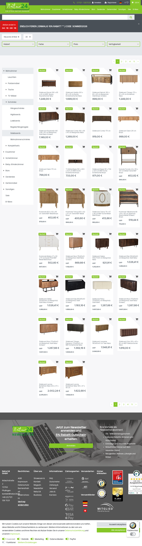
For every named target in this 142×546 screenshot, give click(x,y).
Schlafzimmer (67, 9)
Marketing (39, 539)
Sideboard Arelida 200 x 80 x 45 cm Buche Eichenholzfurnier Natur (74, 94)
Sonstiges (122, 9)
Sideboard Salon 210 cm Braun (127, 131)
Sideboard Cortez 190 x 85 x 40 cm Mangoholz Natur (75, 131)
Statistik (25, 539)
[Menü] (137, 522)
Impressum (15, 534)
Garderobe (101, 9)
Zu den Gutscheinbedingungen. (71, 451)
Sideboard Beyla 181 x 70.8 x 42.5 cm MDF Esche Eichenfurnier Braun (101, 170)
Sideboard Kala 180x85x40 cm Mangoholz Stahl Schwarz (75, 300)
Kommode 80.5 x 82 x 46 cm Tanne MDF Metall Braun (48, 212)
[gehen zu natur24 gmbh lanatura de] (117, 477)
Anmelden (71, 446)
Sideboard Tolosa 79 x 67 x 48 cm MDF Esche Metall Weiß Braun (101, 213)
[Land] (120, 2)
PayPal (73, 539)
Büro (93, 9)
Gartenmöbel (111, 9)
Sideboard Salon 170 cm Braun (47, 170)
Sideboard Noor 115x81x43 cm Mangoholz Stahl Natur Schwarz (75, 258)
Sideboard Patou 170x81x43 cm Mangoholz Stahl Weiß (101, 300)
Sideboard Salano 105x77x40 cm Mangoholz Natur (101, 258)
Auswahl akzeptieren (118, 524)
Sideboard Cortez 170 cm (101, 131)
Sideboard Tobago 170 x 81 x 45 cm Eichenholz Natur (127, 94)
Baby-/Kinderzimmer (82, 9)
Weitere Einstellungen (27, 542)
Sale (129, 9)
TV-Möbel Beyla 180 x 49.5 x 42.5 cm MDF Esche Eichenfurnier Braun (75, 170)
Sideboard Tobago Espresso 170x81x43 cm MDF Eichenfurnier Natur (74, 343)
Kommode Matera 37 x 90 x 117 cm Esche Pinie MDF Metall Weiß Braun (48, 258)
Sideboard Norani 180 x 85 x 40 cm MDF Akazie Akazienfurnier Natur (48, 94)
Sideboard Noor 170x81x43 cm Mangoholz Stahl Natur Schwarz (48, 343)
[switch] (133, 534)
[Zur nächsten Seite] (138, 61)
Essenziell (11, 539)
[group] (49, 79)
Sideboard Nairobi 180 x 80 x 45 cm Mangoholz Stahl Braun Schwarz (101, 94)
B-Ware (135, 9)
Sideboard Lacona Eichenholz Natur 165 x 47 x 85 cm (75, 386)
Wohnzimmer (45, 9)
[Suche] (131, 17)
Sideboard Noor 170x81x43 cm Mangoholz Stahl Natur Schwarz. (128, 300)
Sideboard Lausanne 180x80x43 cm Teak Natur (101, 342)
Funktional (11, 542)
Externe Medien (57, 539)
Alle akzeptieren (118, 530)
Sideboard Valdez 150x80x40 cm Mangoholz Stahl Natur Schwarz (48, 300)
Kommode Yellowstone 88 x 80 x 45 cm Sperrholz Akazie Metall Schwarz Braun (128, 214)
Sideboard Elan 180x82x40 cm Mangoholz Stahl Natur (128, 257)
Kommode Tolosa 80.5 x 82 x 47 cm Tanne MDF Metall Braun (75, 213)
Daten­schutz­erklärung (75, 530)
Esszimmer (56, 9)
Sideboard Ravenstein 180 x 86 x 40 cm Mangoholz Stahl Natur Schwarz (48, 132)
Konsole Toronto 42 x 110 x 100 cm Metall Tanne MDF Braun (128, 170)
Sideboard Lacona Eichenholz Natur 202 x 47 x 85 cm (48, 386)
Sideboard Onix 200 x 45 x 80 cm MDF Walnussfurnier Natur (128, 343)
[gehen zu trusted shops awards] (117, 494)
